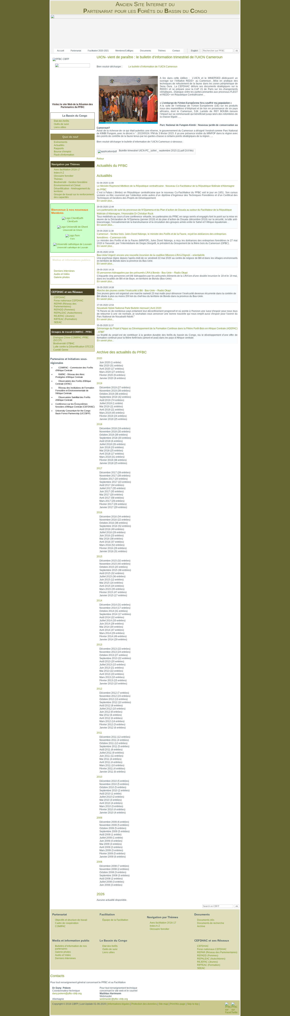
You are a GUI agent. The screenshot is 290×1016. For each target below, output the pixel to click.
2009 (99, 817)
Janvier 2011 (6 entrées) (112, 771)
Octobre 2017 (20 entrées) (113, 478)
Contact (176, 50)
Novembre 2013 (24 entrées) (114, 652)
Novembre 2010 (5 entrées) (114, 784)
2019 (99, 383)
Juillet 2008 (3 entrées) (111, 881)
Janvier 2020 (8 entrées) (112, 378)
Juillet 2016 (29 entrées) (112, 532)
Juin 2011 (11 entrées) (111, 756)
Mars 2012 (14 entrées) (111, 721)
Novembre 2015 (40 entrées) (114, 563)
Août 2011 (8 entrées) (111, 749)
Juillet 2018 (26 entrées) (112, 444)
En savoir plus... (105, 200)
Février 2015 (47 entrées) (113, 592)
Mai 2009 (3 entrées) (110, 844)
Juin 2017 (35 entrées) (111, 491)
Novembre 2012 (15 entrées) (114, 696)
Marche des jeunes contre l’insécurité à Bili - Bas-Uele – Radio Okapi (134, 290)
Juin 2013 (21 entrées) (111, 667)
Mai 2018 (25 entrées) (111, 450)
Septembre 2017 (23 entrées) (115, 482)
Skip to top (192, 1004)
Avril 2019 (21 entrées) (111, 409)
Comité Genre (60, 349)
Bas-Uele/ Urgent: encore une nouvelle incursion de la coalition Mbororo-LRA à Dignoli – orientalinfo (151, 255)
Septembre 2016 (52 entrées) (115, 526)
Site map (163, 1004)
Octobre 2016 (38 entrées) (113, 523)
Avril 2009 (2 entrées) (111, 847)
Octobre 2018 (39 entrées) (113, 434)
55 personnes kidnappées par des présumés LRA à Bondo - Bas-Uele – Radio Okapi (142, 272)
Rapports (59, 148)
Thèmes (162, 50)
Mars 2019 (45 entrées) (111, 412)
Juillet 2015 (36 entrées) (112, 576)
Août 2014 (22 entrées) (111, 617)
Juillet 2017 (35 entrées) (112, 488)
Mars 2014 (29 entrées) (111, 633)
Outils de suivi (61, 124)
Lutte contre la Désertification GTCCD (73, 346)
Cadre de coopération (67, 923)
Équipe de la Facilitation (115, 920)
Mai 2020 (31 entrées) (111, 365)
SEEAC (58, 322)
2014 (99, 600)
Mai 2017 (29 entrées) (111, 494)
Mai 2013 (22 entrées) (111, 671)
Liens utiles (60, 127)
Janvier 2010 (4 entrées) (112, 812)
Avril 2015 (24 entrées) (111, 586)
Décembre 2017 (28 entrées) (114, 472)
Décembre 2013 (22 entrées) (114, 648)
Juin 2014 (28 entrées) (111, 623)
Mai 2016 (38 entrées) (111, 538)
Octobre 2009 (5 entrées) (112, 828)
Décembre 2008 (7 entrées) (114, 866)
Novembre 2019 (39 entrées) (114, 390)
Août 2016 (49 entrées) (111, 529)
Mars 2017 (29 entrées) (111, 501)
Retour (100, 158)
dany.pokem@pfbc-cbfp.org (67, 993)
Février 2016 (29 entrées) (113, 548)
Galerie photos (62, 277)
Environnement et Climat (67, 185)
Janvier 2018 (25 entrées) (113, 463)
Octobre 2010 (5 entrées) (112, 787)
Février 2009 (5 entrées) (112, 853)
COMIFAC (60, 926)
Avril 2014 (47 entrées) (111, 630)
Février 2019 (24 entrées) (113, 416)
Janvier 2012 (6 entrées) (112, 727)
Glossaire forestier (63, 176)
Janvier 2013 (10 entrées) (113, 683)
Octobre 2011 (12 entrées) (113, 743)
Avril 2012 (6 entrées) (111, 718)
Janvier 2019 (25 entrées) (113, 419)
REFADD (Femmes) (64, 309)
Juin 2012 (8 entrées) (110, 711)
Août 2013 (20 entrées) (111, 661)
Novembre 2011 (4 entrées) (114, 740)
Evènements (60, 142)
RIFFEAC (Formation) (65, 319)
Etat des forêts (61, 121)
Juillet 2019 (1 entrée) (111, 403)
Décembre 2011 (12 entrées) (114, 737)
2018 (99, 424)
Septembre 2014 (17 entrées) (115, 614)
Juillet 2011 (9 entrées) (111, 752)
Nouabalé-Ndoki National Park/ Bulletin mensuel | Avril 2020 (129, 308)
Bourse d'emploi (62, 151)
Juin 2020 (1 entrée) (110, 362)
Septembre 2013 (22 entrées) (115, 658)
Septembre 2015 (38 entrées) (115, 570)
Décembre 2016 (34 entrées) (114, 516)
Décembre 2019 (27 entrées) (114, 387)
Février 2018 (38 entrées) (113, 460)
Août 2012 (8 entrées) (111, 705)
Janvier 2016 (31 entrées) (113, 551)
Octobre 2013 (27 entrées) (113, 655)
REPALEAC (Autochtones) (68, 312)
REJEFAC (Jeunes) (64, 316)
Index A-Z (59, 172)
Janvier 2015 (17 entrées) (113, 595)
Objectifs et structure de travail (71, 920)
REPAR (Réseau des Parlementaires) (65, 305)
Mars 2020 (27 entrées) (111, 372)
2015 (99, 556)
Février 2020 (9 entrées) (112, 375)
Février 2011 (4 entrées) (112, 768)
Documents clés (205, 920)
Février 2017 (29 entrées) (113, 504)
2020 (99, 358)
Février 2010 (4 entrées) (112, 809)
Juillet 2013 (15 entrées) (112, 664)
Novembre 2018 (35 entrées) (114, 431)
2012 (99, 688)
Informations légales (119, 1004)
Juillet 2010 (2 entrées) (111, 796)
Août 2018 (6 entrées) (111, 441)
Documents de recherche (210, 923)
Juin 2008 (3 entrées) (110, 885)
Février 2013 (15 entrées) (113, 680)
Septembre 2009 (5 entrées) (114, 831)
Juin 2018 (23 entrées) (111, 447)
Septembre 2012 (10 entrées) (115, 702)
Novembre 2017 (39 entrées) (114, 475)
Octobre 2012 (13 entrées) (113, 699)
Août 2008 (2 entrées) (111, 878)
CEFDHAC (59, 297)
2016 (99, 512)
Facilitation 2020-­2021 (98, 50)
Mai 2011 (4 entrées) (110, 759)
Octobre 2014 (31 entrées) (113, 611)
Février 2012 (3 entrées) (112, 724)
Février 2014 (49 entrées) (113, 636)
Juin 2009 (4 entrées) (110, 841)
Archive (201, 926)
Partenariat (76, 50)
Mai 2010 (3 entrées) (110, 800)
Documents (145, 50)
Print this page (177, 1004)
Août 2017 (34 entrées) (111, 485)
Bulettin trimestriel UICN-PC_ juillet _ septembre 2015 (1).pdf (156, 150)
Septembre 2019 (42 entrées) (115, 397)
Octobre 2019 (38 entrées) (113, 393)
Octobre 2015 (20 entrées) (113, 567)
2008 (99, 861)
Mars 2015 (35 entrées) (111, 589)
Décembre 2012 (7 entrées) (114, 692)
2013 (99, 644)
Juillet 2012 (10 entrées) (112, 708)
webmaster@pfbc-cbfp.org (114, 999)
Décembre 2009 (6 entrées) (114, 822)
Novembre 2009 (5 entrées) (114, 825)
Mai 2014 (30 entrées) (111, 626)
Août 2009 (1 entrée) (110, 834)
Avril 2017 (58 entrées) (111, 497)
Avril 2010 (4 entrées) (111, 803)
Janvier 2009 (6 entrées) (112, 856)
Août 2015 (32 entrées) (111, 573)
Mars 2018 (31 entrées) (111, 457)
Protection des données (144, 1004)
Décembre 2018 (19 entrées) (114, 428)
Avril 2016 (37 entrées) (111, 542)
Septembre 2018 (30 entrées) (115, 438)
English (194, 50)
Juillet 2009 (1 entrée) (111, 837)
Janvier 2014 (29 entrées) (113, 639)
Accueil (60, 50)
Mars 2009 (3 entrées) (111, 850)
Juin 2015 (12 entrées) (111, 579)
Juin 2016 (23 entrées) (111, 535)
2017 (99, 468)
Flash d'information (64, 154)
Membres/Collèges (124, 50)
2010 (99, 776)
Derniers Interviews (64, 271)
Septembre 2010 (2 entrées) (114, 790)
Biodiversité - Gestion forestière (70, 182)
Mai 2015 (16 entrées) (111, 582)
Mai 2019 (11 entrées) (111, 406)
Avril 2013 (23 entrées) (111, 674)
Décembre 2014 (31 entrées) (114, 604)
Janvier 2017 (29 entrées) (113, 507)
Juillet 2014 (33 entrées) (112, 620)
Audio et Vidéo (62, 274)
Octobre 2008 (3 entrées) (112, 872)
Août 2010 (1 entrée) (110, 793)
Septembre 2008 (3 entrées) (114, 875)
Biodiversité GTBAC (64, 343)
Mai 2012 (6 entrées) (110, 715)
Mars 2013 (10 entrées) (111, 677)
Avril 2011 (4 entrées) (110, 762)
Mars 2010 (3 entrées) (111, 806)
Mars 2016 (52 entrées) (111, 545)
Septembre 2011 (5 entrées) (114, 746)
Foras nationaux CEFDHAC (68, 300)
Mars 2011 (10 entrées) (111, 765)
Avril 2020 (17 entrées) (111, 368)
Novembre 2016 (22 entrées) (114, 519)
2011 (99, 732)
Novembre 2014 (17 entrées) (114, 608)
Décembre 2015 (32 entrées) (114, 560)
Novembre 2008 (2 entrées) (114, 869)
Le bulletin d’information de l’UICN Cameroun (153, 66)
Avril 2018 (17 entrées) (111, 453)
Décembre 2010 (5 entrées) (114, 781)
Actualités (59, 145)
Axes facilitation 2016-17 (67, 169)
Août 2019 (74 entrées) (111, 400)
